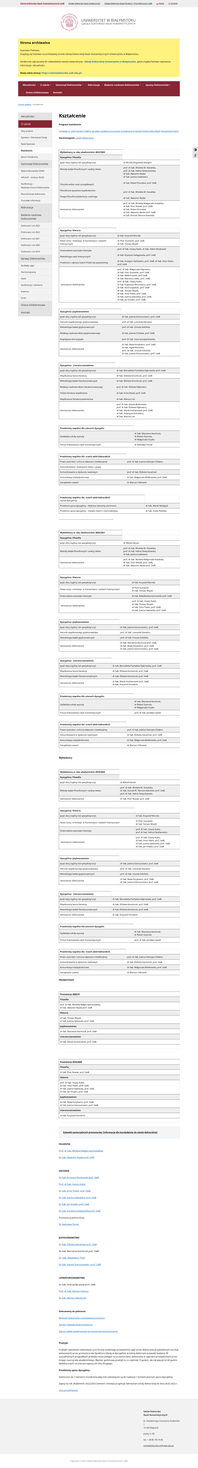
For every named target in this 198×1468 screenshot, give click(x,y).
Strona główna (24, 104)
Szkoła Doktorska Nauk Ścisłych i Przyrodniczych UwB (128, 3)
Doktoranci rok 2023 (30, 225)
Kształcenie (26, 150)
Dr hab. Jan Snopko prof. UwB (74, 1204)
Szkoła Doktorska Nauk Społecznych (84, 3)
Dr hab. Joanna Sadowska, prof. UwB (77, 1197)
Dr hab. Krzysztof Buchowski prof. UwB (79, 1177)
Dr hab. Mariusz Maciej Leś (72, 1297)
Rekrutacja (94, 84)
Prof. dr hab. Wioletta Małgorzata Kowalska (81, 1150)
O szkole (44, 84)
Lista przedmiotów (68, 1390)
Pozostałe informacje (30, 200)
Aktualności (29, 84)
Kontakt (57, 92)
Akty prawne (27, 131)
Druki (23, 298)
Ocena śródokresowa (37, 92)
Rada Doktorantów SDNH (32, 171)
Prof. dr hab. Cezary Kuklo (72, 1184)
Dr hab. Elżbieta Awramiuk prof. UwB (78, 1244)
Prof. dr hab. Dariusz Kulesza (73, 1291)
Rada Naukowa (28, 144)
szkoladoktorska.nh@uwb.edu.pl (158, 1445)
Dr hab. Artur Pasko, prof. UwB (74, 1190)
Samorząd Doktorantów (68, 84)
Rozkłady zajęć (27, 265)
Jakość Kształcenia (29, 156)
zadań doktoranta (84, 137)
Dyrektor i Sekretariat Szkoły (34, 137)
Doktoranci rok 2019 (30, 251)
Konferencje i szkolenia (31, 285)
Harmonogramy (28, 272)
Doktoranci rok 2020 (30, 245)
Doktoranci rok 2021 (30, 238)
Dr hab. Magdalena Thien (72, 1257)
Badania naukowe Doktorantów (121, 84)
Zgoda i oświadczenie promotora (76, 1324)
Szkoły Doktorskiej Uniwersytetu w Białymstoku (110, 61)
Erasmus (25, 291)
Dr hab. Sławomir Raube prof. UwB (76, 1157)
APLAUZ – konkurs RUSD (32, 177)
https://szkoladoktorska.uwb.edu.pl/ (62, 72)
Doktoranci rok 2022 (30, 232)
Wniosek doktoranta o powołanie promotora (82, 1318)
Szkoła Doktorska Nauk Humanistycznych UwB (42, 3)
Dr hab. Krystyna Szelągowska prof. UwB (79, 1210)
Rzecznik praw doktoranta (33, 194)
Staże (23, 278)
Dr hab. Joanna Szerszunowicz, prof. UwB (80, 1264)
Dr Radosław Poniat (69, 1224)
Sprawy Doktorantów (157, 84)
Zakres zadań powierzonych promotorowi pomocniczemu (88, 1331)
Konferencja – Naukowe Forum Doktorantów (35, 185)
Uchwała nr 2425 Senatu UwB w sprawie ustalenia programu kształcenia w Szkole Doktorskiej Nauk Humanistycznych (119, 131)
